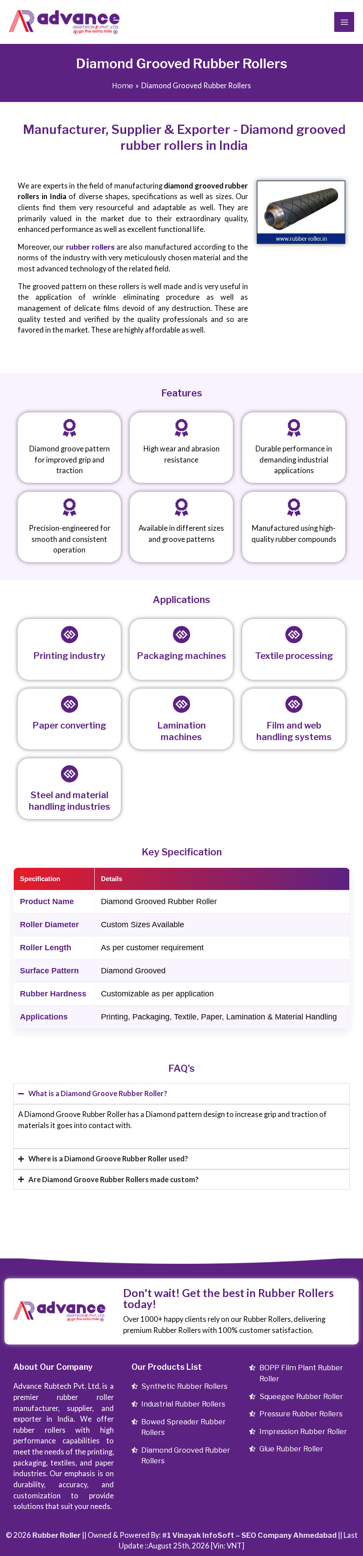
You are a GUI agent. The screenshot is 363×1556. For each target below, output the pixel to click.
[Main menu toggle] (344, 22)
